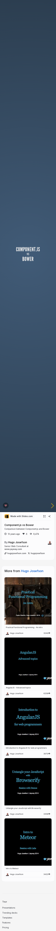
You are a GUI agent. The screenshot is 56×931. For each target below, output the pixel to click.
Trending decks (9, 913)
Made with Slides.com (21, 516)
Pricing (5, 927)
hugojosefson (38, 553)
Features (6, 922)
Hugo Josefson (17, 542)
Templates (7, 917)
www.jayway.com (13, 549)
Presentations (8, 907)
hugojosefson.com (16, 553)
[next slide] (51, 505)
